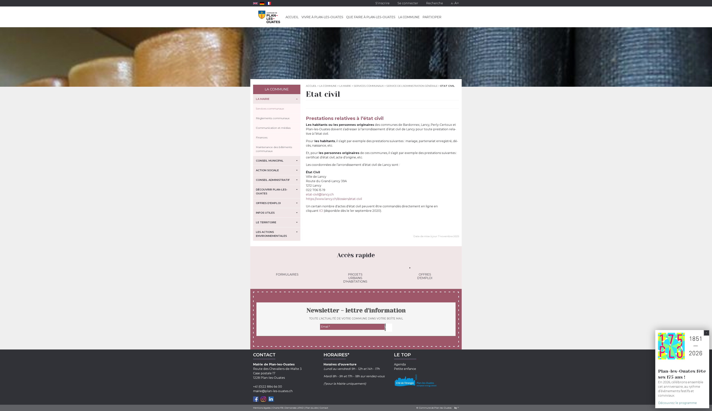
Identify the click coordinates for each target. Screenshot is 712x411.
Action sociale (267, 170)
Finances (261, 137)
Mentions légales (262, 407)
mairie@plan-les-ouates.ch (273, 391)
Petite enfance (405, 369)
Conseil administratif (273, 180)
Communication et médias (273, 128)
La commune (409, 17)
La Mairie (345, 85)
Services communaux (369, 85)
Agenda (400, 364)
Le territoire (266, 222)
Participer (432, 17)
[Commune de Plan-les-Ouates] (269, 16)
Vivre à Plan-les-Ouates (322, 17)
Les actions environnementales (271, 234)
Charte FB (277, 407)
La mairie (262, 99)
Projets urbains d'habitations (355, 278)
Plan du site (311, 407)
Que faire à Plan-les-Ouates (370, 17)
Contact (323, 407)
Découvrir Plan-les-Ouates (271, 191)
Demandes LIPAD (294, 407)
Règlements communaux (272, 118)
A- (452, 3)
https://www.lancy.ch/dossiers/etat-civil (334, 199)
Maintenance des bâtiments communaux (274, 149)
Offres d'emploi (268, 203)
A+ (456, 3)
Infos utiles (265, 212)
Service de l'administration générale (412, 85)
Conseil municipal (270, 160)
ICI (321, 211)
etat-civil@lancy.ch (320, 194)
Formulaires (287, 274)
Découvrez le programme (677, 403)
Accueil (292, 17)
